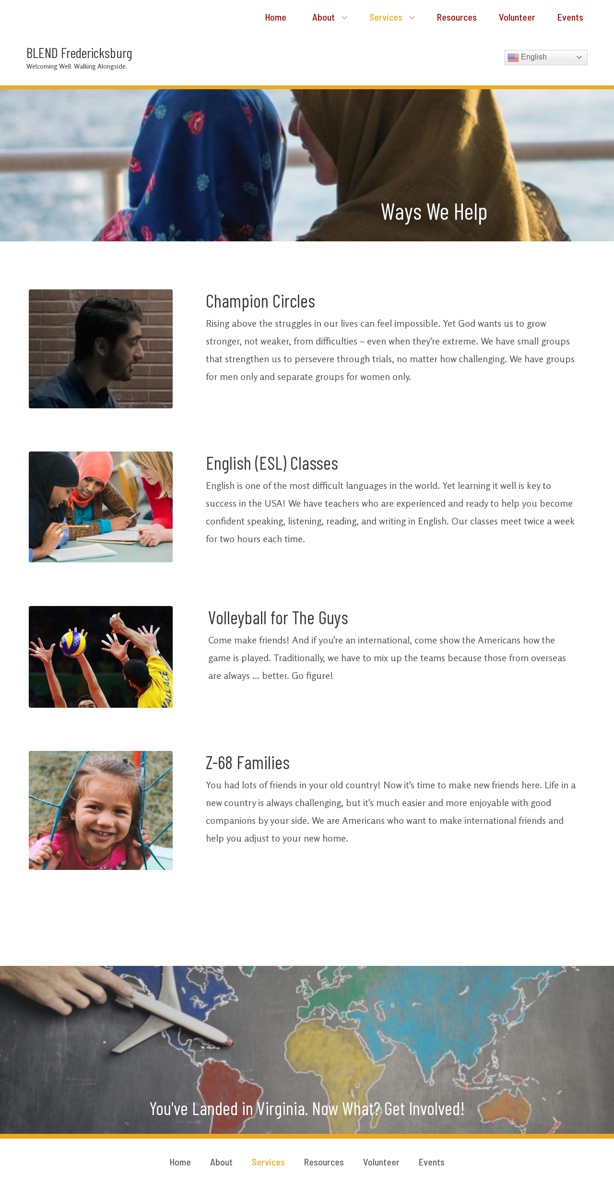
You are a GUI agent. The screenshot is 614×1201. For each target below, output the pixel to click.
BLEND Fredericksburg (79, 52)
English (533, 57)
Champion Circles (260, 300)
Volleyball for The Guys (278, 617)
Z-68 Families (248, 762)
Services (386, 17)
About (324, 17)
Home (275, 17)
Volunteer (517, 17)
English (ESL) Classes (272, 463)
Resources (457, 17)
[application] (342, 16)
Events (570, 17)
